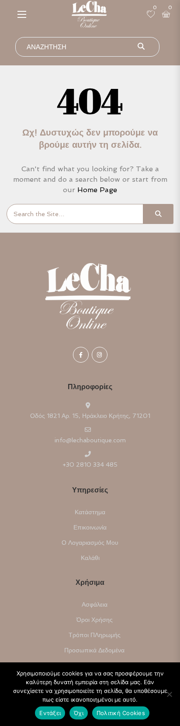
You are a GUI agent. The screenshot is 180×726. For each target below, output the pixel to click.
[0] (151, 14)
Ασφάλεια (94, 604)
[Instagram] (99, 355)
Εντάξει (50, 712)
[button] (22, 14)
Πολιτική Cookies (121, 712)
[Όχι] (169, 694)
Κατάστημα (90, 512)
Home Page (97, 190)
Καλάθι (90, 557)
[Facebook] (81, 355)
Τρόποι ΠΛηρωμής (95, 634)
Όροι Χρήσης (94, 619)
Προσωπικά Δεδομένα (94, 650)
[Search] (158, 214)
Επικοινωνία (90, 527)
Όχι (78, 712)
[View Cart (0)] (166, 14)
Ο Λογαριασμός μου (90, 542)
